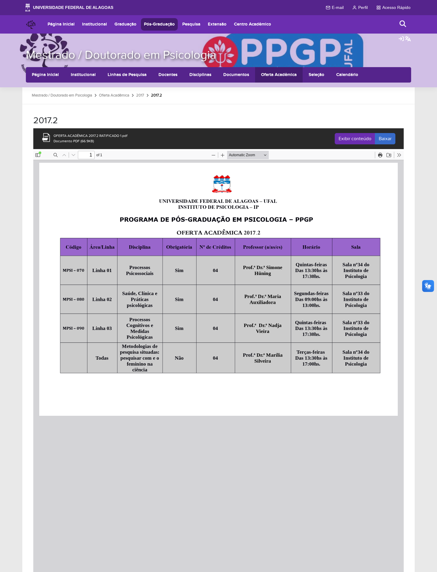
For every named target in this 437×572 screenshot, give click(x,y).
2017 (140, 95)
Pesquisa (191, 24)
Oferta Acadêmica (279, 75)
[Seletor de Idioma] (408, 39)
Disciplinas (200, 75)
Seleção (316, 75)
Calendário (347, 75)
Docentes (167, 75)
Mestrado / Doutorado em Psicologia (121, 55)
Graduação (125, 24)
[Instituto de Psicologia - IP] (31, 24)
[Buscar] (403, 24)
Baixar (385, 139)
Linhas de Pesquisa (127, 75)
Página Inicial (61, 24)
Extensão (217, 24)
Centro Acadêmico (252, 24)
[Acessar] (401, 39)
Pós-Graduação (159, 24)
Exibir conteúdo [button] (355, 139)
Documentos (236, 75)
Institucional (94, 24)
